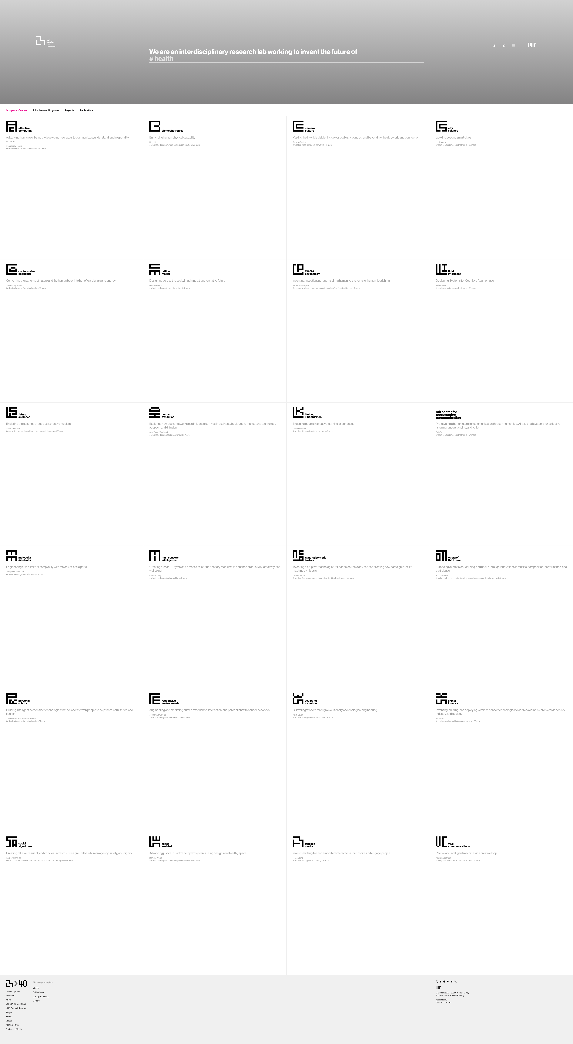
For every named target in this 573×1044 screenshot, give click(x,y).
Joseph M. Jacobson (15, 571)
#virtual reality (172, 578)
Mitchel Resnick (299, 428)
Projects (69, 110)
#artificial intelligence (343, 288)
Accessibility (441, 1000)
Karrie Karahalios (13, 858)
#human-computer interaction (179, 145)
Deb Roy (439, 432)
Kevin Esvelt (298, 715)
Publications (86, 110)
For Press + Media (14, 1029)
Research (10, 995)
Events (9, 1016)
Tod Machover (442, 575)
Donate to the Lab (443, 1002)
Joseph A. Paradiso (157, 715)
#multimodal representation (448, 578)
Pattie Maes (441, 285)
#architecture (28, 574)
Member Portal (12, 1025)
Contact (36, 1001)
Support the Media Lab (16, 1004)
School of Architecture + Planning (450, 995)
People (9, 1012)
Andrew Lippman (443, 858)
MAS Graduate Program (16, 1008)
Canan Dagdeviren (14, 285)
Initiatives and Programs (46, 110)
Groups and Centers (16, 110)
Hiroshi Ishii (298, 858)
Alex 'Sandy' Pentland (158, 432)
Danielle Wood (155, 858)
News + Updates (13, 991)
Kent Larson (441, 142)
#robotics (10, 148)
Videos (9, 1021)
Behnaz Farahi (155, 285)
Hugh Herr (153, 142)
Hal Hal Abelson (29, 718)
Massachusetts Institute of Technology (452, 993)
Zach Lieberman (13, 428)
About (8, 1000)
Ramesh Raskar (299, 142)
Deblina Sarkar (299, 575)
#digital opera (491, 578)
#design (18, 148)
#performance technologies (472, 578)
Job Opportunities (41, 996)
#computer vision (173, 288)
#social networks (30, 148)
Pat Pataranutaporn (301, 285)
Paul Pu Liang (155, 575)
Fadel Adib (440, 718)
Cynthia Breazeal (13, 718)
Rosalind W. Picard (14, 146)
